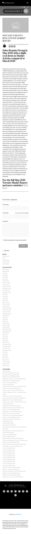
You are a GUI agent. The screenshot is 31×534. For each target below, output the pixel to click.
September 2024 (6, 313)
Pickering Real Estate (7, 423)
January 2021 (5, 365)
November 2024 (6, 309)
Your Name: (5, 204)
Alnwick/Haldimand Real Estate (10, 373)
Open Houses (5, 262)
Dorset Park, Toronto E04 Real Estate (12, 396)
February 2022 (6, 361)
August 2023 (5, 332)
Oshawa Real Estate (7, 421)
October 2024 (6, 311)
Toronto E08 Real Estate (8, 459)
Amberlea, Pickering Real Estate (10, 375)
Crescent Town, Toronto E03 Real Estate (12, 390)
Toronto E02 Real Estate (8, 450)
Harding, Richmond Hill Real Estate (11, 405)
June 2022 (5, 354)
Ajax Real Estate (6, 371)
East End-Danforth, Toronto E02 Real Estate (13, 398)
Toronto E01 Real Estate (8, 448)
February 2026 (6, 282)
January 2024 (5, 327)
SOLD (27, 7)
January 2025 (5, 306)
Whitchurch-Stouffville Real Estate (11, 475)
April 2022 (5, 358)
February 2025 (6, 304)
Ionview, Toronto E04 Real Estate (10, 409)
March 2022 (5, 359)
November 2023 (6, 329)
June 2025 (5, 296)
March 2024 (5, 323)
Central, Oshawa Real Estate (9, 382)
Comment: (5, 221)
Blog (3, 258)
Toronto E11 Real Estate (8, 465)
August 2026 (5, 271)
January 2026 (5, 284)
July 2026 (4, 273)
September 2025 (6, 292)
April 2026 (5, 279)
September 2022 (6, 350)
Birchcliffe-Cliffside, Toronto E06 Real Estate (14, 378)
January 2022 (5, 363)
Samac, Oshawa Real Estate (9, 434)
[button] (4, 491)
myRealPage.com (18, 514)
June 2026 (5, 275)
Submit (23, 245)
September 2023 (6, 331)
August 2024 (5, 315)
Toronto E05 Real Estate (8, 455)
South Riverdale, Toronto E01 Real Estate (12, 438)
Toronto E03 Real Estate (8, 452)
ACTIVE (21, 7)
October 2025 (6, 290)
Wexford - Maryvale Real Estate (10, 469)
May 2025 (5, 298)
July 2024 (4, 317)
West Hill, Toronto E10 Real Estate (11, 467)
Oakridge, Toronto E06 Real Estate (11, 419)
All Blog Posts (6, 256)
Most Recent (5, 269)
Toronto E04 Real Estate (8, 454)
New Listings (5, 260)
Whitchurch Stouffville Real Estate (11, 473)
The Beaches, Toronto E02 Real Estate (12, 446)
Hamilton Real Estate (7, 403)
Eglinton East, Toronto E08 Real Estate (12, 400)
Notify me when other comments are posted (14, 240)
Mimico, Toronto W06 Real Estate (11, 417)
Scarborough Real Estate (8, 436)
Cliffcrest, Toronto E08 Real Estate (11, 388)
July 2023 (4, 334)
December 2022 (6, 344)
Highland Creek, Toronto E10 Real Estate (13, 407)
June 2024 (5, 319)
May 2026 (5, 277)
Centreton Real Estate (8, 384)
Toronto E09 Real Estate (8, 461)
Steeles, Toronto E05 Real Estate (10, 442)
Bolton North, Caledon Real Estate (11, 380)
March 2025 (5, 302)
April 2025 (5, 300)
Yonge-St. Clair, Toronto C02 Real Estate (12, 477)
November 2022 (6, 346)
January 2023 (5, 342)
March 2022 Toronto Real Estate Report (12, 415)
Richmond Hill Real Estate (9, 425)
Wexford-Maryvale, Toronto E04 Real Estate (14, 471)
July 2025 (4, 294)
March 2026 (5, 281)
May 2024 (5, 321)
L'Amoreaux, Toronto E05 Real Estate (11, 411)
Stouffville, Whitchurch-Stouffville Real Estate (14, 444)
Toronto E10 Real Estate (8, 463)
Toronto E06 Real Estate (8, 457)
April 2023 (5, 340)
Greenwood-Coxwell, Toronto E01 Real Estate (14, 402)
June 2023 (5, 336)
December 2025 (6, 286)
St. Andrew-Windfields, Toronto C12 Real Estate (14, 440)
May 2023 (5, 338)
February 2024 (6, 325)
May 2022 (5, 356)
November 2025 (6, 288)
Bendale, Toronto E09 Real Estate (11, 376)
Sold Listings (5, 264)
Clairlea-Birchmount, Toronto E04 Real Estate (14, 386)
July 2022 (4, 352)
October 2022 (6, 348)
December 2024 (6, 308)
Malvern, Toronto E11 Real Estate (11, 413)
